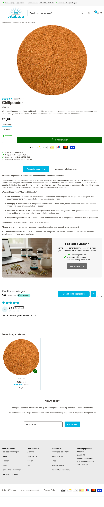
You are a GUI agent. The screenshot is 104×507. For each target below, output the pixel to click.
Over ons (30, 452)
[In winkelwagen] (35, 371)
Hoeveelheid (7, 125)
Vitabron (5, 107)
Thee (54, 461)
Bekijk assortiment (3, 13)
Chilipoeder (21, 382)
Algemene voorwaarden (31, 490)
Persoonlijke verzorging (61, 470)
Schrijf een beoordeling (74, 293)
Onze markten (32, 456)
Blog (28, 465)
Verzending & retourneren (12, 470)
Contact (5, 456)
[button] (7, 99)
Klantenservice (8, 448)
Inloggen (5, 461)
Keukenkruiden (58, 465)
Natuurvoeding (18, 22)
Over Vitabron (33, 448)
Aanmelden (72, 424)
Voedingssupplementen (61, 452)
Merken (30, 461)
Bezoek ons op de (14, 3)
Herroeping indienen (10, 474)
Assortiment (57, 448)
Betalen (5, 465)
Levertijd (67, 3)
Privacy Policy (50, 490)
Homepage (6, 22)
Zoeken (82, 13)
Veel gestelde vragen (10, 452)
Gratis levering (41, 3)
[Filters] (93, 294)
